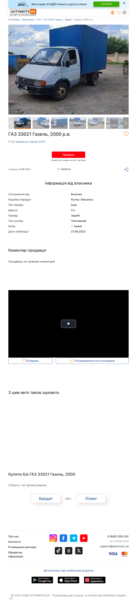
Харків (68, 19)
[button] (125, 12)
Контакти (14, 541)
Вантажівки (28, 19)
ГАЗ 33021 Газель (53, 19)
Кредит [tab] (46, 498)
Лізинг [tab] (91, 498)
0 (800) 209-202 (118, 536)
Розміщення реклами (22, 547)
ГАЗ (39, 19)
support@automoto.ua (114, 546)
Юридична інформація (15, 554)
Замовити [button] (106, 3)
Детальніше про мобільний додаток (69, 570)
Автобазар (14, 19)
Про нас (13, 536)
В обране (32, 360)
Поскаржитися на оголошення (94, 360)
